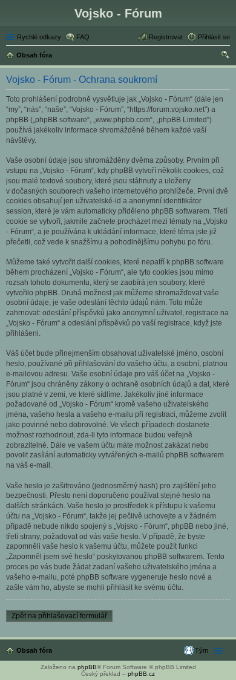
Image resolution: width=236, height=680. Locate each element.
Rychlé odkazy (39, 37)
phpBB (87, 667)
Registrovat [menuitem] (166, 37)
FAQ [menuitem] (83, 37)
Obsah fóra (34, 650)
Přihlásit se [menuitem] (214, 37)
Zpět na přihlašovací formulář (59, 616)
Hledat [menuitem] (225, 56)
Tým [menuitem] (201, 650)
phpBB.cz (141, 673)
